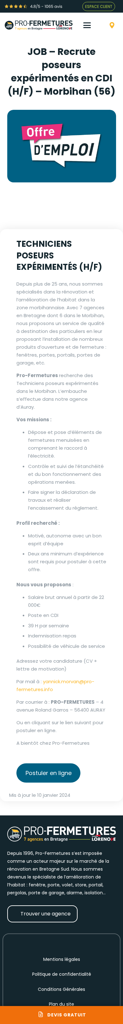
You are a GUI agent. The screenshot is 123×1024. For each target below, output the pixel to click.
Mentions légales (61, 959)
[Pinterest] (74, 943)
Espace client (98, 6)
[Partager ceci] (49, 217)
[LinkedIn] (87, 943)
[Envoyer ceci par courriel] (31, 217)
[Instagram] (49, 943)
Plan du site (61, 1004)
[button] (90, 25)
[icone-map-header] (112, 25)
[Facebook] (36, 943)
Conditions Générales (61, 989)
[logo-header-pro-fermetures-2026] (39, 25)
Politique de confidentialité (61, 974)
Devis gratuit (66, 1015)
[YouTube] (61, 943)
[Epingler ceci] (79, 217)
